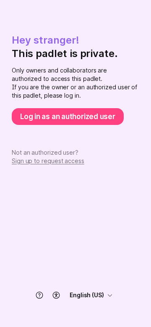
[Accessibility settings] (56, 295)
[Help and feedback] (39, 295)
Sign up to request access (48, 160)
